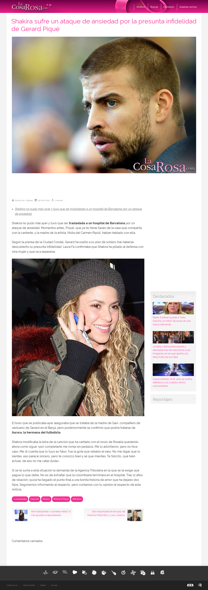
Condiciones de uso (12, 585)
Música (46, 499)
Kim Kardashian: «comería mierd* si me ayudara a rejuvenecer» (51, 513)
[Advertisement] (104, 184)
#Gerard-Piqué (61, 499)
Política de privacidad (29, 585)
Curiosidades (20, 499)
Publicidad (43, 585)
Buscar (154, 6)
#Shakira (76, 499)
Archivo (140, 6)
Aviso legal (54, 585)
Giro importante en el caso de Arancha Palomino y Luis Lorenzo (106, 513)
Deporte (34, 499)
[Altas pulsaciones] (45, 572)
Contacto (168, 6)
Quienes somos (188, 6)
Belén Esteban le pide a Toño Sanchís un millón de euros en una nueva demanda (172, 321)
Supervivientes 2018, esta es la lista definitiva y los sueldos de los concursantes (172, 382)
